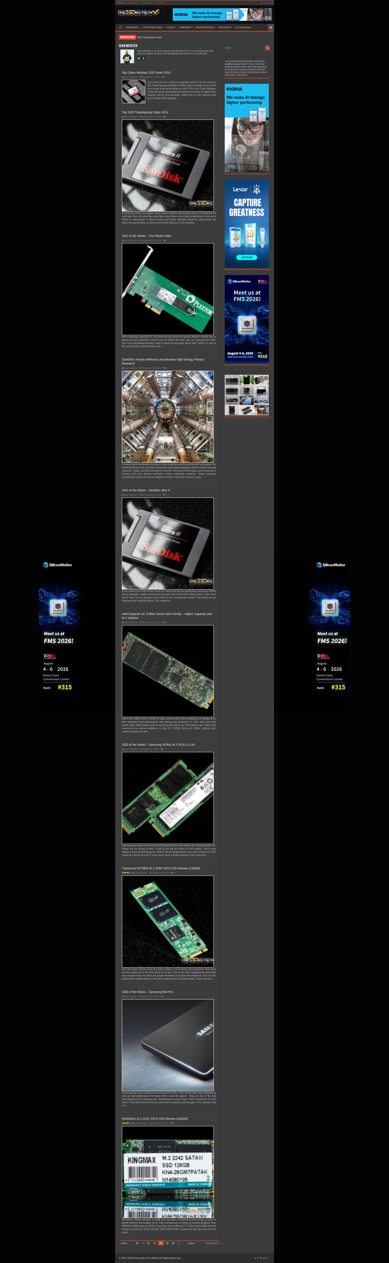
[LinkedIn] (270, 3)
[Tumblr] (273, 3)
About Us (159, 3)
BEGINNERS (132, 27)
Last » (191, 1243)
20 (173, 1243)
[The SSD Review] (138, 12)
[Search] (267, 47)
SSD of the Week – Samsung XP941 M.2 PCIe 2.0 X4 (158, 744)
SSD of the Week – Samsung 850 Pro (147, 992)
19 (167, 1243)
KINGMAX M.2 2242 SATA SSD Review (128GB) (155, 1118)
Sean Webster (131, 77)
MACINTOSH (224, 27)
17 (154, 1243)
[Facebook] (264, 3)
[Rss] (261, 3)
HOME (121, 27)
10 (137, 1243)
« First (123, 1243)
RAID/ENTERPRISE (205, 27)
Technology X (146, 3)
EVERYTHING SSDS (152, 27)
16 (148, 1243)
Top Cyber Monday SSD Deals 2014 (146, 72)
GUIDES (170, 27)
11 (174, 873)
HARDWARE (185, 27)
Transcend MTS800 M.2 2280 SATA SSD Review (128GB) (161, 868)
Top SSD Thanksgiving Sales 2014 (145, 112)
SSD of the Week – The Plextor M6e (146, 236)
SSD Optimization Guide (149, 37)
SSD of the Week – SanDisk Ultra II (146, 490)
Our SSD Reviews (243, 27)
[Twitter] (267, 3)
